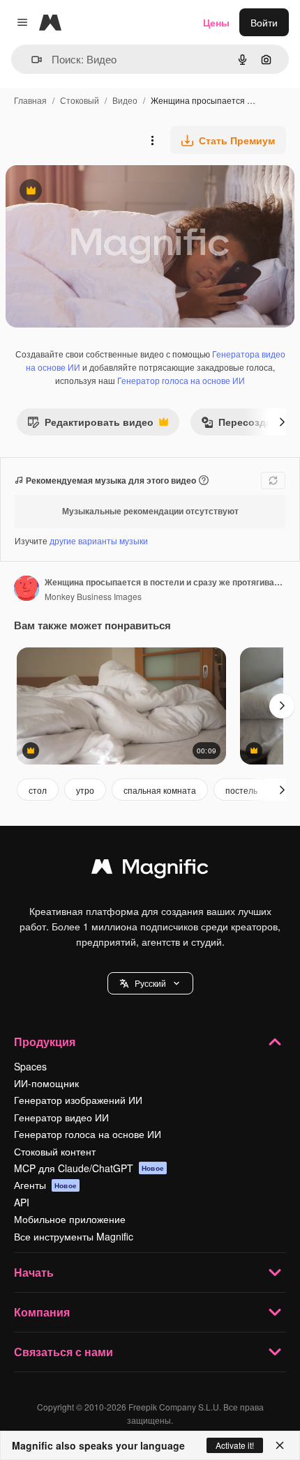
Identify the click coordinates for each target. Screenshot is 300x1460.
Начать (34, 1272)
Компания (42, 1312)
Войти (264, 22)
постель (241, 790)
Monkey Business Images (93, 596)
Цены (216, 22)
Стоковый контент (55, 1151)
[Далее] (281, 421)
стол (38, 790)
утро (85, 790)
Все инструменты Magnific (73, 1236)
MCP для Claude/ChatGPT (89, 1168)
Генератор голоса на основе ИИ (181, 380)
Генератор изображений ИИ (78, 1100)
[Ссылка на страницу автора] (26, 590)
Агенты (45, 1185)
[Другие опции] (152, 140)
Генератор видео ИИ (61, 1117)
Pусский (150, 983)
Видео (124, 100)
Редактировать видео (90, 425)
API (21, 1202)
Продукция (44, 1041)
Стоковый (79, 100)
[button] (150, 983)
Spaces (30, 1066)
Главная (30, 100)
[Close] (279, 1445)
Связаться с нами (63, 1352)
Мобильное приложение (70, 1219)
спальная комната (159, 790)
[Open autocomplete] (31, 59)
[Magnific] (150, 869)
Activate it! (235, 1445)
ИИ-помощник (46, 1083)
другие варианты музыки (99, 540)
